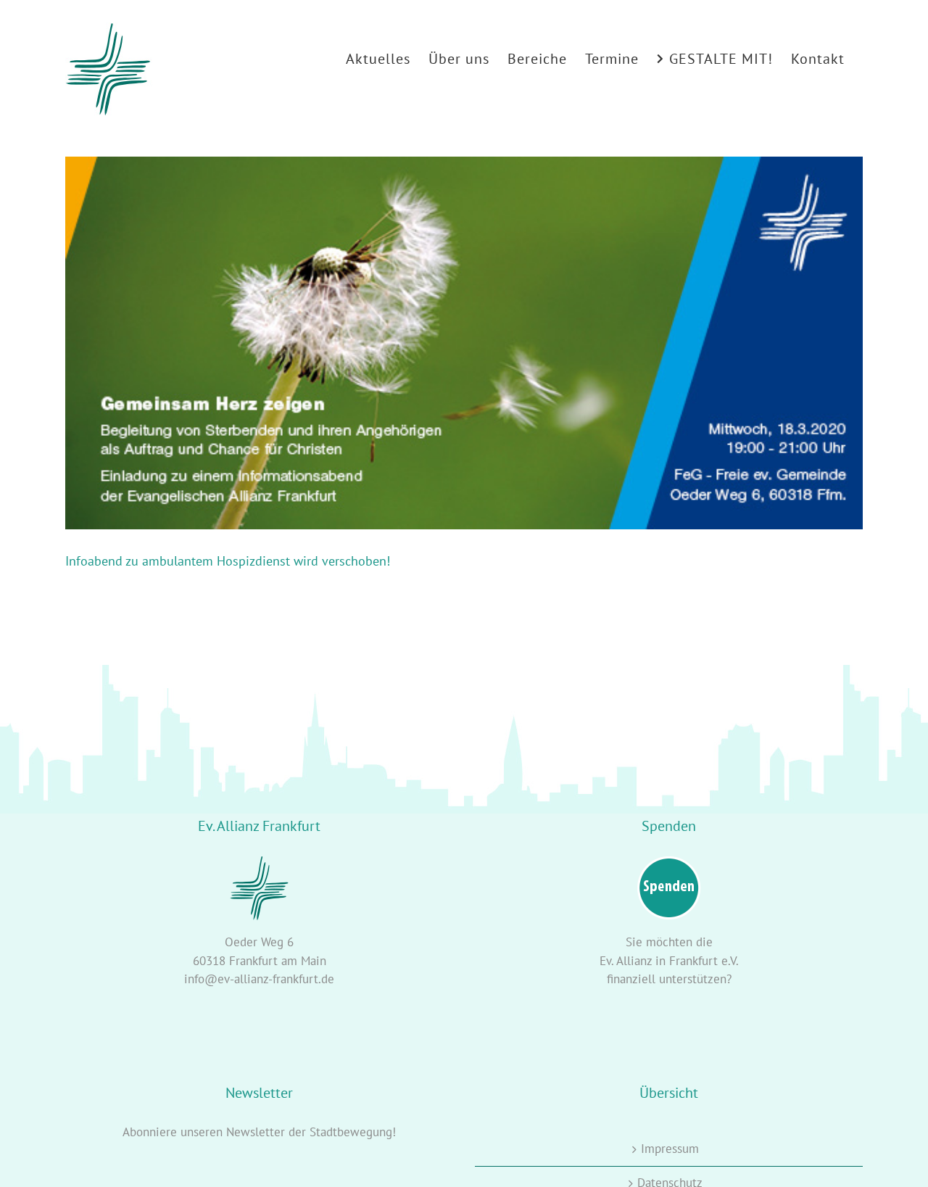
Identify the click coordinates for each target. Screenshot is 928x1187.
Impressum (670, 1149)
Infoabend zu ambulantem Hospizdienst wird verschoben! (227, 561)
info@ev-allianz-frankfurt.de (259, 979)
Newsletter (255, 1132)
